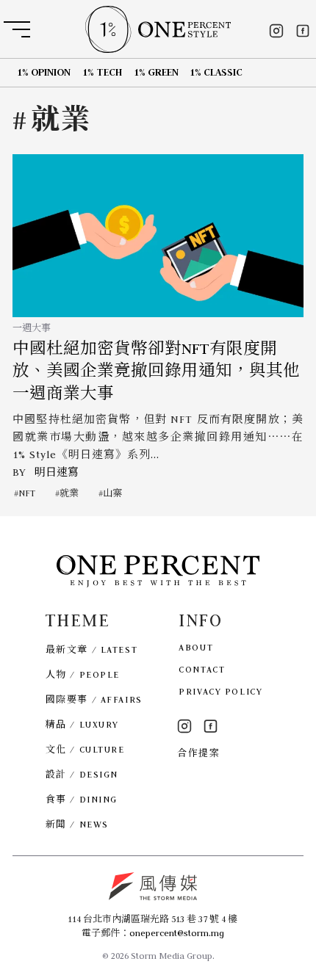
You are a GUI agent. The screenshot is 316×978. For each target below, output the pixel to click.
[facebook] (303, 31)
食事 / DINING (82, 799)
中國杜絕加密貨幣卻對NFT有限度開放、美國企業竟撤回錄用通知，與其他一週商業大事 (156, 371)
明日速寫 (57, 472)
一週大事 (31, 327)
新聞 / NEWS (77, 824)
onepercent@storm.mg (176, 932)
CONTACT (202, 669)
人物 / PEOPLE (83, 674)
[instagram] (276, 31)
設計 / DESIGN (82, 774)
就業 (69, 493)
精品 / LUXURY (82, 724)
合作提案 (198, 752)
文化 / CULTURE (85, 749)
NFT (26, 493)
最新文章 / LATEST (91, 649)
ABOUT (196, 647)
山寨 (112, 493)
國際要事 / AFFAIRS (94, 699)
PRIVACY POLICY (220, 691)
